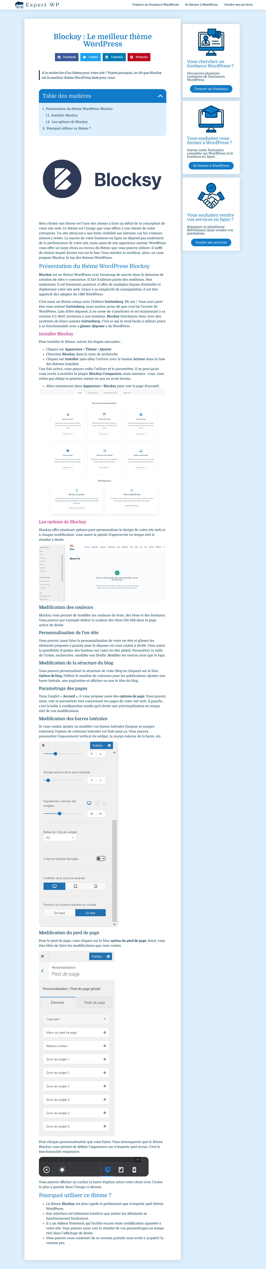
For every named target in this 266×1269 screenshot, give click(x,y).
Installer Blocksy (64, 115)
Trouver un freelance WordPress (155, 4)
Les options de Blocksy (70, 122)
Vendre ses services (238, 4)
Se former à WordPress (201, 4)
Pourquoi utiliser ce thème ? (69, 128)
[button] (67, 57)
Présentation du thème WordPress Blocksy (79, 109)
